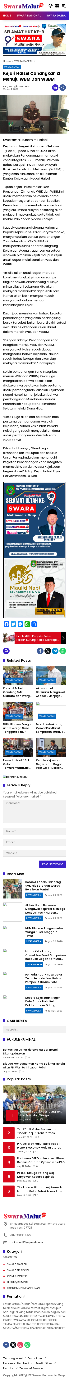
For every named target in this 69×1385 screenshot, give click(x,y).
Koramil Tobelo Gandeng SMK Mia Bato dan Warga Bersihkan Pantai (17, 692)
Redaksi (8, 1368)
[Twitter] (47, 651)
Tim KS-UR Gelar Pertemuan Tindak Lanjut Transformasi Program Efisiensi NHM (36, 1131)
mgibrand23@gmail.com (26, 1242)
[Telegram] (55, 651)
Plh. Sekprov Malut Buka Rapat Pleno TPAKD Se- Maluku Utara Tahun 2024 (38, 1146)
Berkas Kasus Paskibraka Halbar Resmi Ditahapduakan (30, 1051)
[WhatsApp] (62, 651)
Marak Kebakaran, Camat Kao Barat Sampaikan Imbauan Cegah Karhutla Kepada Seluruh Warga (50, 728)
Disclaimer (35, 1358)
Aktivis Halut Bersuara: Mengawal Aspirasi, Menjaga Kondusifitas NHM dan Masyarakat (50, 692)
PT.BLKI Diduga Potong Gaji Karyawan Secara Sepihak (35, 1175)
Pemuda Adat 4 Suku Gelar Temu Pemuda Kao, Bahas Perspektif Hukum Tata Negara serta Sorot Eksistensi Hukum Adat (18, 764)
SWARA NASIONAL (18, 1270)
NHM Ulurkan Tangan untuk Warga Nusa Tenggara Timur (17, 728)
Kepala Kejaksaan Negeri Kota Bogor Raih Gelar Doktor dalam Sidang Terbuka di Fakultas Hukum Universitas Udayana (50, 764)
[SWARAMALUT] (23, 5)
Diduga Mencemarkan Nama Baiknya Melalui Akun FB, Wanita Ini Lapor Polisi (34, 1065)
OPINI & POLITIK (17, 1276)
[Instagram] (20, 1345)
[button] (50, 5)
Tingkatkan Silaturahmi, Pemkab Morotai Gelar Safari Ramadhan (39, 1189)
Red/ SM (7, 86)
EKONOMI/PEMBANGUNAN (23, 1288)
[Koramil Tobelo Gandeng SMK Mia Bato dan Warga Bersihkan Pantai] (18, 675)
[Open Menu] (57, 5)
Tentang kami (12, 1358)
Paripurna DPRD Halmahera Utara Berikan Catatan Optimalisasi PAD (41, 1160)
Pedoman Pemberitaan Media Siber (27, 1363)
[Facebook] (40, 651)
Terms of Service (31, 1368)
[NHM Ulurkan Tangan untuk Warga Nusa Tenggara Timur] (18, 711)
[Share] (62, 87)
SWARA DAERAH (12, 67)
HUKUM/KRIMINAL (18, 1282)
